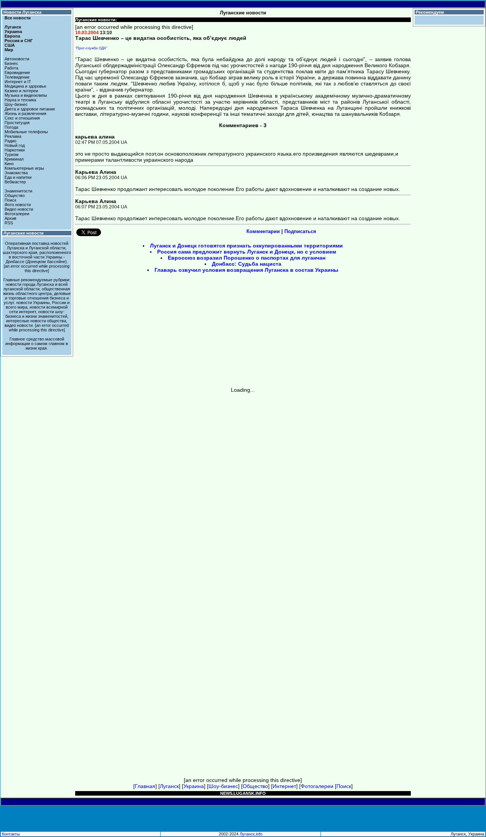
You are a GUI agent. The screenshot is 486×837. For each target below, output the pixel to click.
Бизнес (11, 63)
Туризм (12, 154)
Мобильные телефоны (26, 131)
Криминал (14, 159)
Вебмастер (15, 182)
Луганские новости (23, 233)
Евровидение (17, 72)
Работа (11, 68)
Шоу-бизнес (16, 104)
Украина (13, 31)
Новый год (15, 145)
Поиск (10, 200)
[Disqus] (243, 488)
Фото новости (18, 204)
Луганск (13, 27)
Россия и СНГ (19, 40)
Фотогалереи (17, 213)
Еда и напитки (18, 177)
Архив (10, 218)
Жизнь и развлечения (25, 113)
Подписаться (300, 231)
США (10, 45)
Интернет (284, 786)
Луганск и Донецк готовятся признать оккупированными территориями (246, 246)
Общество (15, 195)
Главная (145, 786)
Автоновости (17, 59)
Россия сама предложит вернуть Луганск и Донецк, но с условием (246, 252)
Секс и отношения (22, 118)
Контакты (11, 834)
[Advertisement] (178, 332)
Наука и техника (20, 100)
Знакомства (16, 172)
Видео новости (19, 209)
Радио (10, 141)
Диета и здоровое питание (30, 109)
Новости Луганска (22, 12)
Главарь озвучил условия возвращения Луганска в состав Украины (246, 270)
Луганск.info (251, 834)
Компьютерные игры (24, 168)
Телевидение (17, 77)
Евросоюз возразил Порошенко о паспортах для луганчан (246, 258)
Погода (11, 127)
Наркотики (15, 150)
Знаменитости (18, 191)
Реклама (13, 136)
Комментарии (263, 231)
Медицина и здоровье (25, 86)
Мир (9, 49)
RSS (9, 223)
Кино (9, 163)
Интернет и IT (18, 81)
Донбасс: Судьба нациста (246, 264)
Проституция (17, 122)
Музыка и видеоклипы (26, 95)
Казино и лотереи (21, 90)
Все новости (18, 18)
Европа (12, 36)
